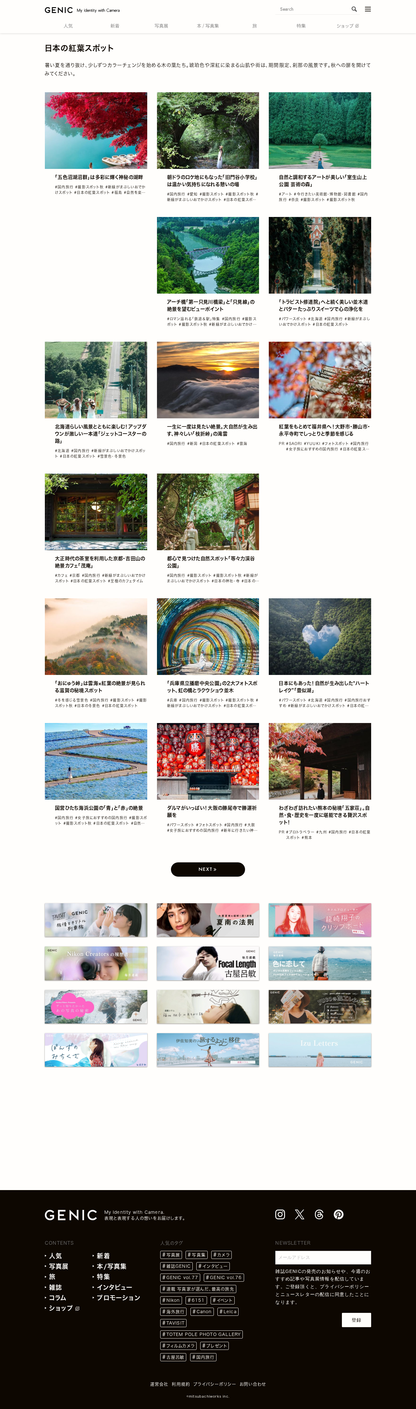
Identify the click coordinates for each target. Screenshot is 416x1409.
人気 (55, 1256)
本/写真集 (112, 1266)
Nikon (173, 1300)
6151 (198, 1300)
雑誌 (55, 1287)
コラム (58, 1298)
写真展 (59, 1266)
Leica (230, 1312)
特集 (103, 1277)
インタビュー (115, 1287)
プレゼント (216, 1346)
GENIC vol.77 (182, 1278)
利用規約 (181, 1384)
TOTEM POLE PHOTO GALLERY (203, 1334)
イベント (225, 1300)
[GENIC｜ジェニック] (82, 10)
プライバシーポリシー (344, 1286)
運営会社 (159, 1384)
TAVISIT (175, 1323)
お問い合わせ (253, 1384)
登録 (356, 1320)
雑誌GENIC (178, 1266)
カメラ (223, 1255)
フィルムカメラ (180, 1346)
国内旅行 (205, 1357)
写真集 (199, 1255)
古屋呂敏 (175, 1357)
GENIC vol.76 (226, 1278)
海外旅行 (175, 1312)
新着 (103, 1256)
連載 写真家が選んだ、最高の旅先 (200, 1289)
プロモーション (118, 1298)
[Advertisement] (96, 257)
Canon (204, 1312)
